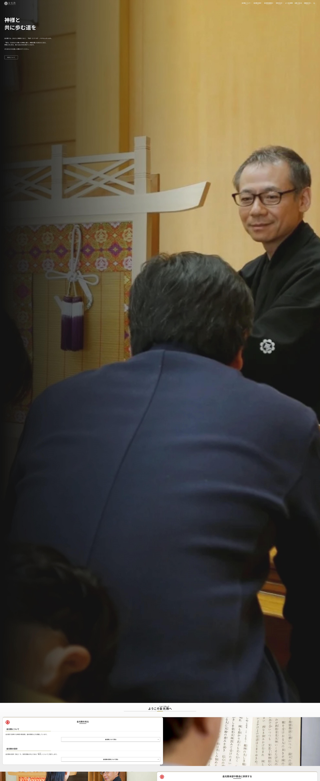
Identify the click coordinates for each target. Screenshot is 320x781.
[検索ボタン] (314, 3)
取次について (11, 57)
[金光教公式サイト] (10, 3)
